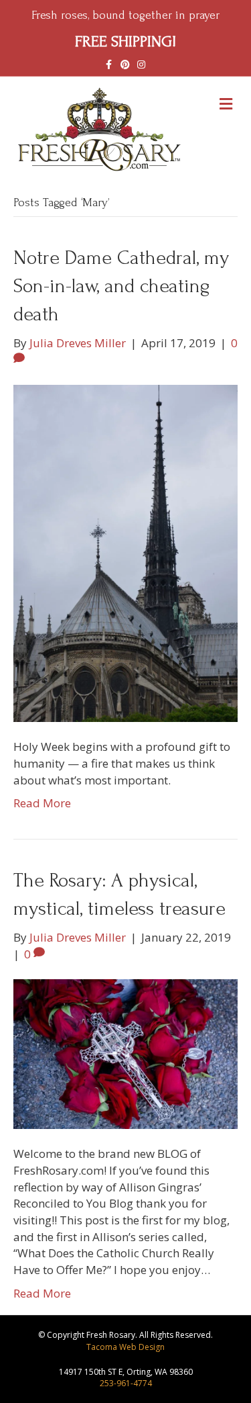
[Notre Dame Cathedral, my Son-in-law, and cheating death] (125, 552)
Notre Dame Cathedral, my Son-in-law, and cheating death (121, 285)
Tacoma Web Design (125, 1347)
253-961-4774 (126, 1383)
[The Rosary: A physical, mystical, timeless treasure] (125, 1052)
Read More (42, 803)
